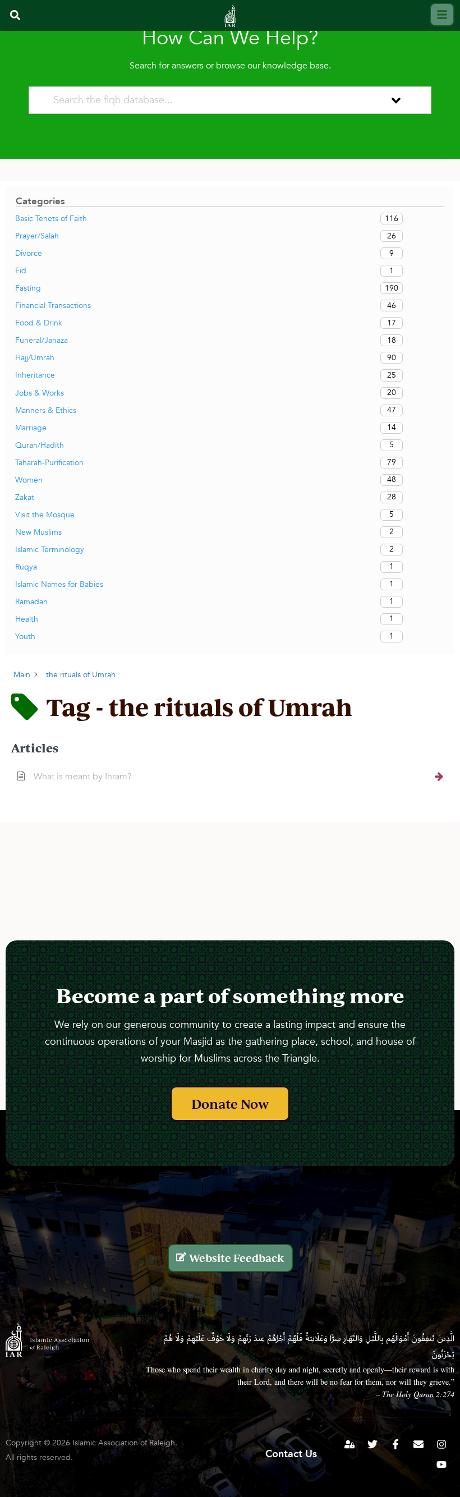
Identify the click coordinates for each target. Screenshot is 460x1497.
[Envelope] (418, 1444)
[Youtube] (441, 1464)
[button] (15, 15)
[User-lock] (349, 1444)
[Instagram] (441, 1444)
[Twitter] (372, 1444)
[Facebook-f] (395, 1444)
